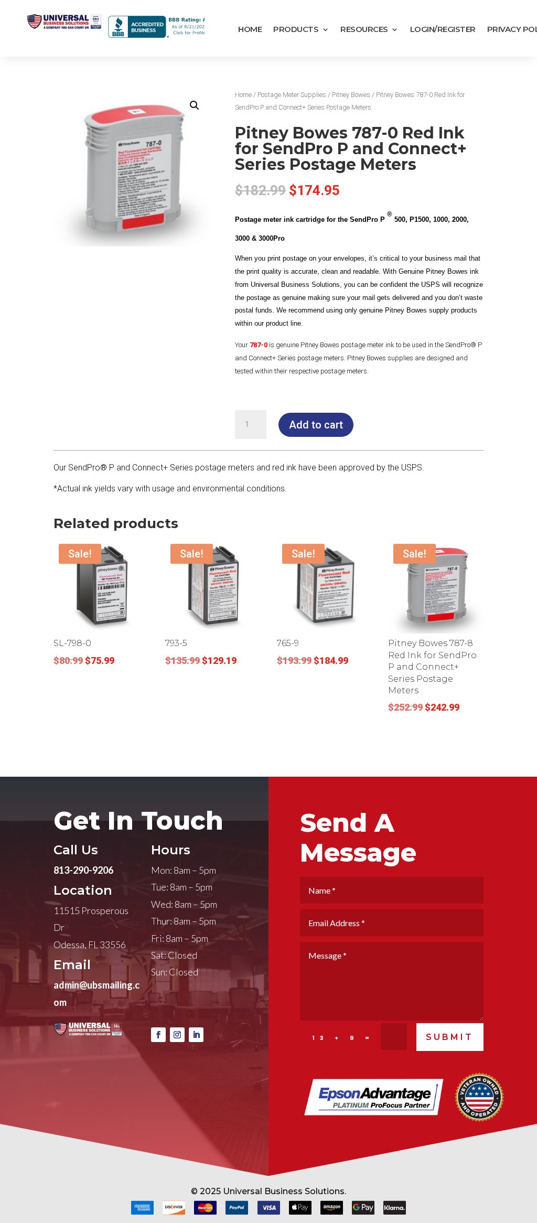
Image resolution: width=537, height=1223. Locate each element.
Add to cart (316, 425)
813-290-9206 (83, 870)
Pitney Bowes (351, 95)
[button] (194, 105)
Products (295, 29)
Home (250, 29)
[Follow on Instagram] (177, 1034)
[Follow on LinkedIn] (196, 1034)
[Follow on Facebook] (158, 1034)
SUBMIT (450, 1037)
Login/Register (443, 29)
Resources (364, 29)
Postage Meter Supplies (291, 95)
